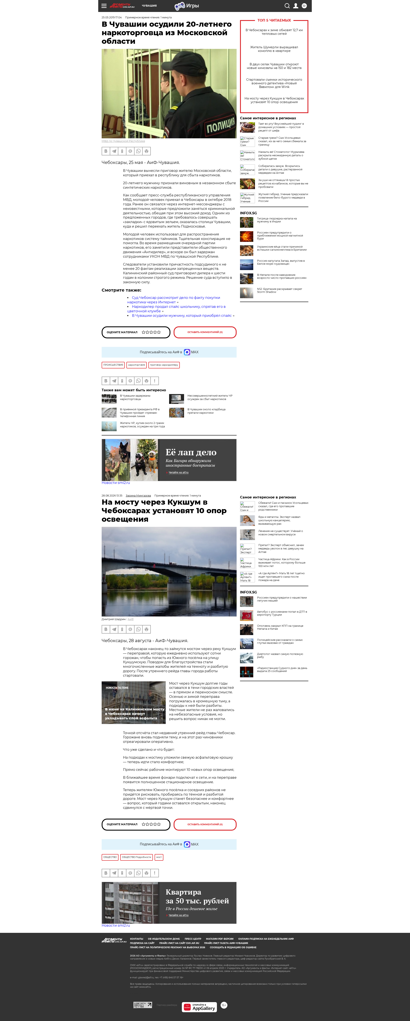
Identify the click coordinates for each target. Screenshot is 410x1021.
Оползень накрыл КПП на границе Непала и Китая (280, 627)
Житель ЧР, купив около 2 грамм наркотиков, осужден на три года (142, 424)
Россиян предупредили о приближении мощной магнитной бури (280, 235)
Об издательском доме (164, 939)
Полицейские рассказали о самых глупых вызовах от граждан (280, 641)
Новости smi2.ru (116, 483)
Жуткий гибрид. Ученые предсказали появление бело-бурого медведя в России (283, 198)
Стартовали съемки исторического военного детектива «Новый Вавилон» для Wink (274, 83)
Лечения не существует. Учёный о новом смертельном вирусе (280, 532)
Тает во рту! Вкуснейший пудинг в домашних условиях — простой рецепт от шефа (281, 127)
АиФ (131, 619)
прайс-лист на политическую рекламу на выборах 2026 (167, 947)
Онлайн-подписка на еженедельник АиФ (266, 939)
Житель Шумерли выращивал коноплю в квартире (274, 49)
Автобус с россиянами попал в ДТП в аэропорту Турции (282, 613)
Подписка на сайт (142, 943)
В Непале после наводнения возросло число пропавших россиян (281, 276)
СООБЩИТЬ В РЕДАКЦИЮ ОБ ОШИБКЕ (233, 947)
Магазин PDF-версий (219, 939)
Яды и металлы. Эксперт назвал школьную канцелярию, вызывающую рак (279, 520)
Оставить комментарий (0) (205, 332)
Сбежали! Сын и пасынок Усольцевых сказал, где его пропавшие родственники (283, 506)
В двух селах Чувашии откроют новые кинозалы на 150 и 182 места (274, 66)
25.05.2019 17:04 (112, 17)
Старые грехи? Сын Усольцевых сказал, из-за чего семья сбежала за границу (282, 141)
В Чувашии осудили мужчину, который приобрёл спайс (182, 316)
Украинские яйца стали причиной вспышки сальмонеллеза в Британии (282, 248)
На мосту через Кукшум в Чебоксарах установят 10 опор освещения (274, 100)
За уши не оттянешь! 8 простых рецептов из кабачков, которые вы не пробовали (283, 183)
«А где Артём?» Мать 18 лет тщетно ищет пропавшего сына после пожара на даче (281, 577)
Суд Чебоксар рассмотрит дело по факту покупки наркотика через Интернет (173, 300)
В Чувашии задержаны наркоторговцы (135, 397)
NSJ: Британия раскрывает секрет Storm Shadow (279, 291)
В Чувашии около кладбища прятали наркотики (206, 411)
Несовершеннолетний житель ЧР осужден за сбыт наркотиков (210, 397)
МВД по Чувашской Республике (123, 141)
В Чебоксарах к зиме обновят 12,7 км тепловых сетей (274, 32)
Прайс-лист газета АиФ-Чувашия (226, 943)
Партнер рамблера (167, 1005)
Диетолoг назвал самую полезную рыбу (280, 656)
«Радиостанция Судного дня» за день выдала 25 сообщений (282, 670)
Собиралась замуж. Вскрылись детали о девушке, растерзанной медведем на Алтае (280, 169)
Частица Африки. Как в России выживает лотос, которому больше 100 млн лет (281, 563)
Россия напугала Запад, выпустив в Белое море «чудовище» (281, 262)
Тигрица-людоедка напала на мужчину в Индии (277, 220)
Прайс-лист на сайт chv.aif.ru (179, 943)
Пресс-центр (193, 939)
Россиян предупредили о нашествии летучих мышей (282, 599)
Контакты (136, 939)
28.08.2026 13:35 (112, 495)
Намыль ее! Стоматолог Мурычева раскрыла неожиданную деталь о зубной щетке (281, 155)
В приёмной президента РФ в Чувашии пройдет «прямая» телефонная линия (140, 413)
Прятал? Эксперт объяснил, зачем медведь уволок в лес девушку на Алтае (281, 548)
